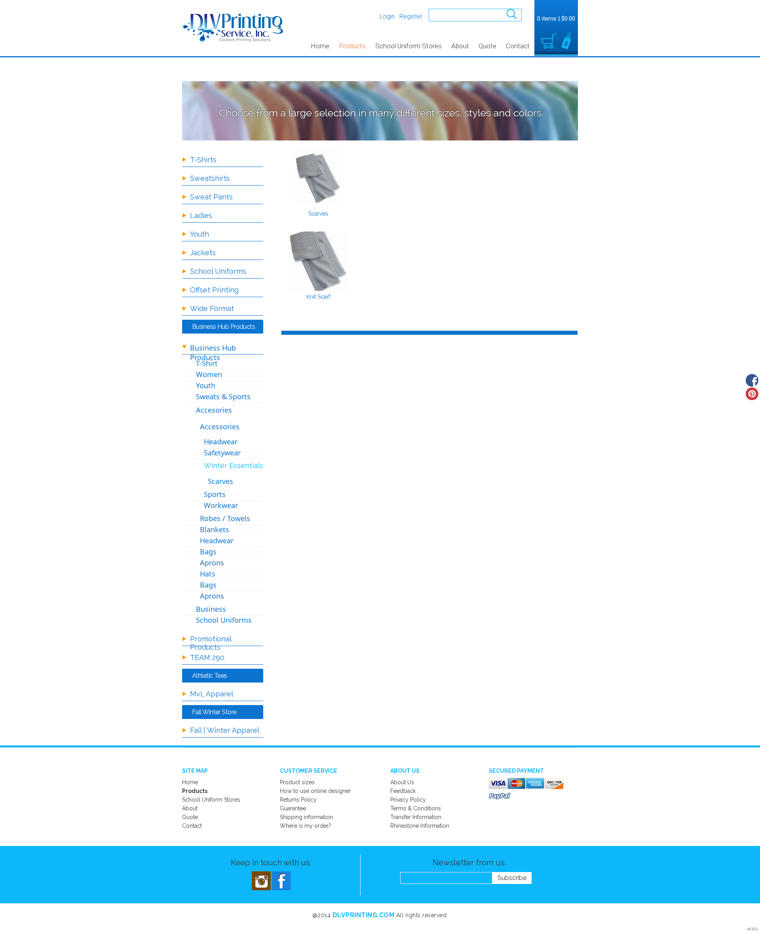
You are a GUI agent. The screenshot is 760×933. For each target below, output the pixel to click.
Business (211, 609)
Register (410, 16)
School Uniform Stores (408, 46)
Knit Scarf (318, 297)
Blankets (214, 529)
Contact (518, 46)
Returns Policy (298, 799)
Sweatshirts (210, 178)
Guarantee (293, 808)
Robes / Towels (225, 518)
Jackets (203, 252)
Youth (199, 234)
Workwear (221, 505)
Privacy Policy (408, 799)
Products (352, 46)
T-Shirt (207, 363)
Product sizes (297, 782)
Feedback (403, 791)
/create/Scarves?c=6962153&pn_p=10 (318, 178)
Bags (208, 551)
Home (320, 46)
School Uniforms (218, 271)
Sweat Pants (211, 197)
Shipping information (306, 817)
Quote (487, 46)
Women (209, 374)
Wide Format (212, 308)
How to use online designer (315, 791)
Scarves (318, 213)
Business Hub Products (213, 352)
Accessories (219, 426)
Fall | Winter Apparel (224, 730)
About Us (402, 782)
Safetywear (222, 452)
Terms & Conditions (415, 808)
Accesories (214, 410)
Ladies (201, 215)
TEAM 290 (207, 657)
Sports (215, 494)
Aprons (212, 562)
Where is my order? (305, 826)
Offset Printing (214, 290)
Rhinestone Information (419, 826)
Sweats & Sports (223, 396)
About (460, 46)
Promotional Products (210, 643)
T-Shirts (203, 160)
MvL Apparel (211, 694)
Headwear (221, 441)
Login (387, 16)
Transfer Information (415, 817)
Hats (207, 573)
